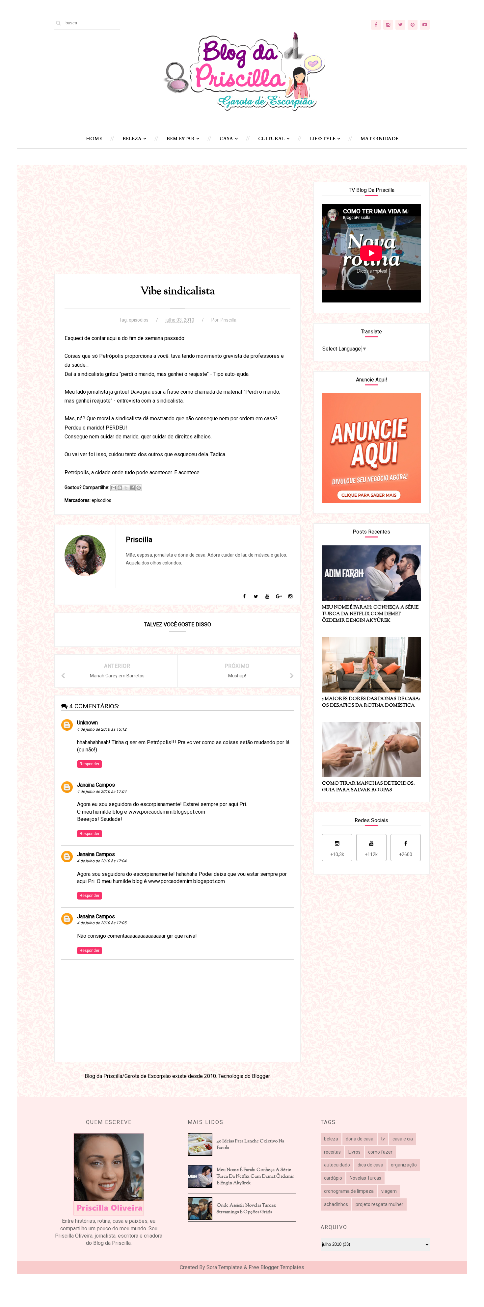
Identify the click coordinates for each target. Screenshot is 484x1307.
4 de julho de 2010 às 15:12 (101, 729)
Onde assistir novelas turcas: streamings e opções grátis (246, 1209)
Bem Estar (181, 139)
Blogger (261, 1076)
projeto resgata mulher (379, 1204)
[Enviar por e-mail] (113, 487)
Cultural (271, 139)
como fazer (380, 1152)
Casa (226, 139)
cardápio (333, 1178)
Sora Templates (224, 1267)
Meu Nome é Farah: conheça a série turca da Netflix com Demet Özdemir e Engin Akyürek (255, 1177)
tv (383, 1138)
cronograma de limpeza (349, 1191)
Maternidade (379, 139)
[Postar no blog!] (120, 487)
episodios (138, 320)
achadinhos (336, 1204)
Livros (354, 1152)
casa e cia (402, 1138)
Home (94, 139)
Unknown (87, 722)
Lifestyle (323, 139)
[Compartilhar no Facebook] (132, 487)
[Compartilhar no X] (126, 487)
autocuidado (337, 1164)
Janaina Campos (96, 785)
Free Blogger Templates (276, 1267)
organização (404, 1164)
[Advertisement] (177, 228)
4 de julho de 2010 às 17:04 (101, 791)
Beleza (132, 139)
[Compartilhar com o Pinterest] (138, 487)
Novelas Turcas (365, 1178)
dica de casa (370, 1164)
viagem (389, 1191)
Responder (89, 764)
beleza (331, 1138)
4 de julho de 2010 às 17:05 (101, 923)
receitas (332, 1152)
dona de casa (359, 1138)
